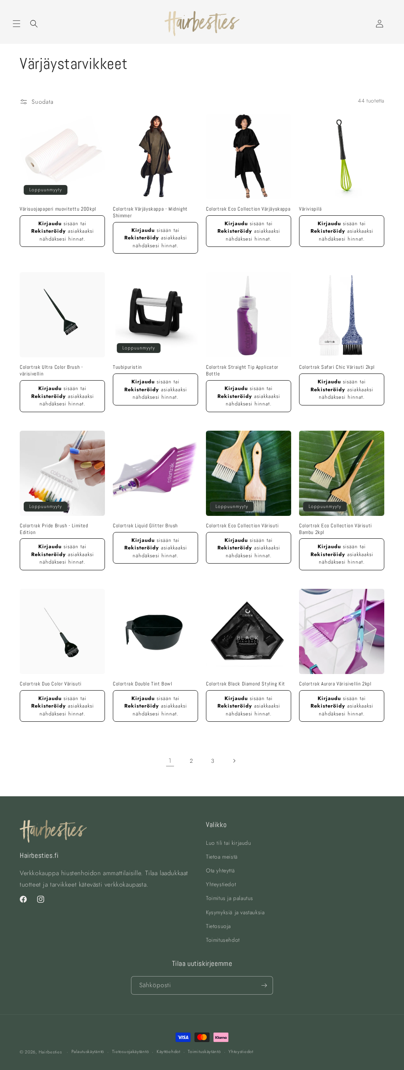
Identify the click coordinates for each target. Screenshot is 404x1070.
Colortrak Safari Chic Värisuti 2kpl (337, 367)
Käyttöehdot (168, 1051)
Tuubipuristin (127, 367)
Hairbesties (50, 1052)
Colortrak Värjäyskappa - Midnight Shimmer (150, 212)
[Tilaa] (264, 985)
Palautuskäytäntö (87, 1051)
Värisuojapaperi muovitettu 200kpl (58, 209)
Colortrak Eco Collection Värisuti (242, 526)
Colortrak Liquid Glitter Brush (145, 526)
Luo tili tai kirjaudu (228, 843)
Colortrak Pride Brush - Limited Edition (54, 529)
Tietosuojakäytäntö (130, 1051)
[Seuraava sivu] (234, 760)
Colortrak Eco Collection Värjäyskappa (248, 209)
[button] (16, 23)
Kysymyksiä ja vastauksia (235, 912)
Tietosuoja (218, 926)
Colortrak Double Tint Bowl (142, 684)
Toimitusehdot (223, 940)
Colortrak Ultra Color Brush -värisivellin (51, 370)
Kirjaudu (50, 223)
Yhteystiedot (221, 884)
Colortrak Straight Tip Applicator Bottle (242, 370)
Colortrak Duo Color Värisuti (51, 684)
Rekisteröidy (48, 231)
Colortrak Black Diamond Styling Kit (245, 684)
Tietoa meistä (222, 857)
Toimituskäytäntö (204, 1051)
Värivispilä (310, 209)
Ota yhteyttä (220, 870)
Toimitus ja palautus (229, 898)
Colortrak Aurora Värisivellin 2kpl (335, 684)
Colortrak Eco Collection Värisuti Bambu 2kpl (335, 529)
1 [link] (170, 760)
